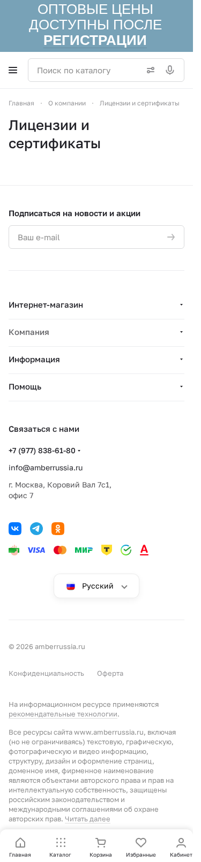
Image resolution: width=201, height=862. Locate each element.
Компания (29, 332)
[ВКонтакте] (15, 528)
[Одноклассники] (57, 528)
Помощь (25, 386)
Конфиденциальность (46, 673)
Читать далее (87, 818)
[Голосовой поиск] (172, 70)
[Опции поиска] (148, 70)
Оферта (110, 673)
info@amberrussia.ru (46, 467)
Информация (34, 359)
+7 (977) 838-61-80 (42, 450)
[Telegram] (36, 528)
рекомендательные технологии (63, 714)
